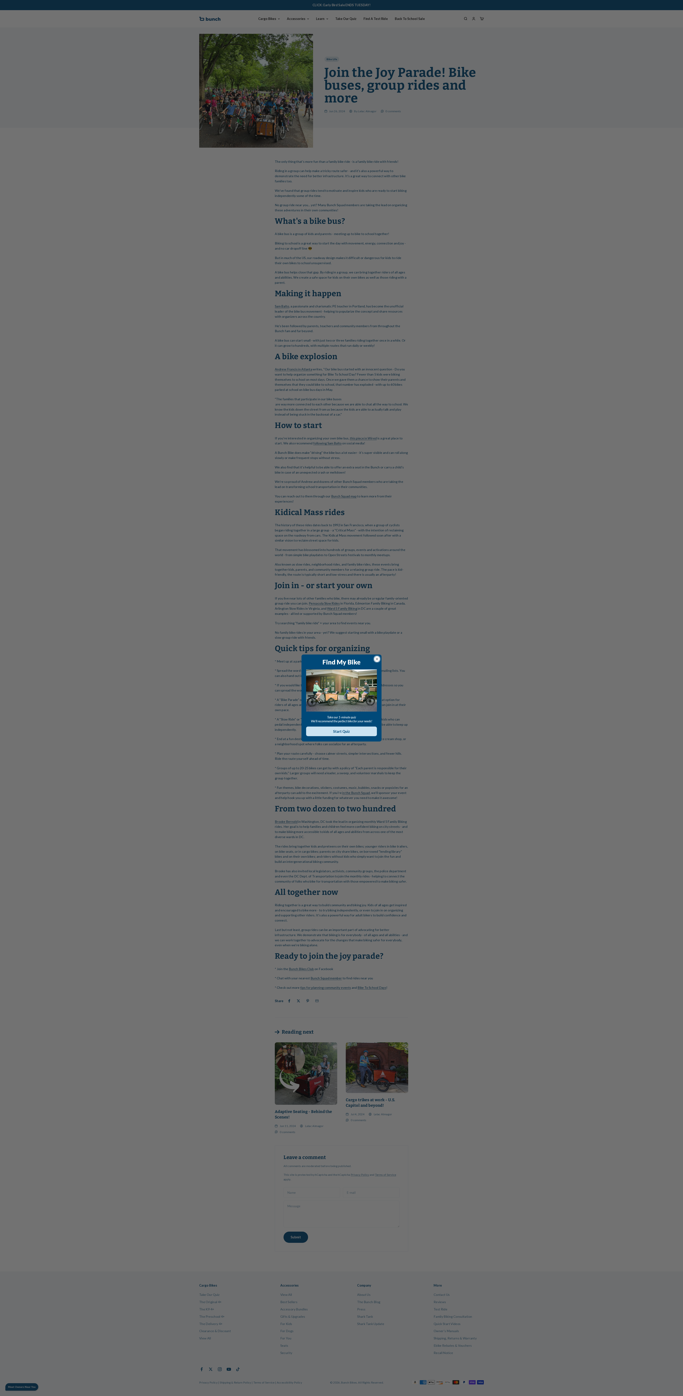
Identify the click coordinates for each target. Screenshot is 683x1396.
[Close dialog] (377, 659)
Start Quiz (341, 731)
